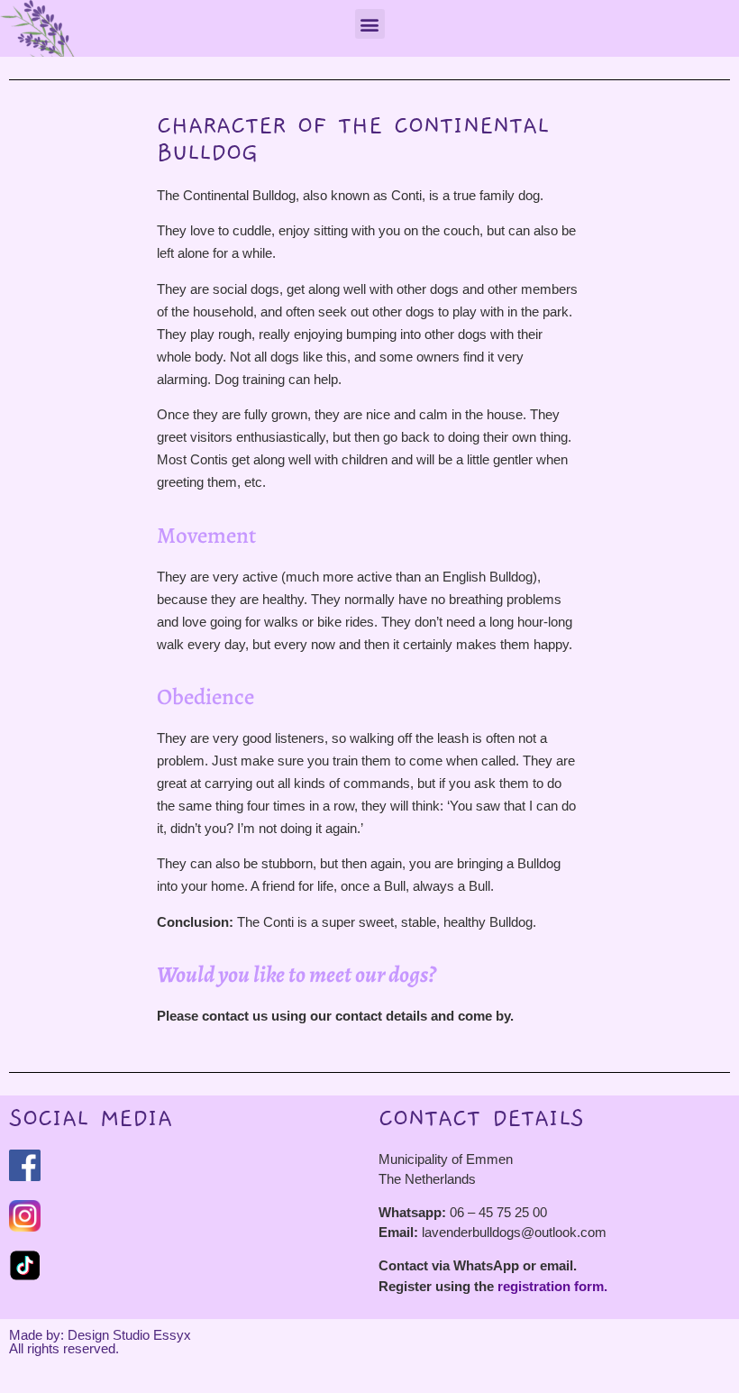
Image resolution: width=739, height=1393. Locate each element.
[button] (370, 24)
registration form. (552, 1286)
